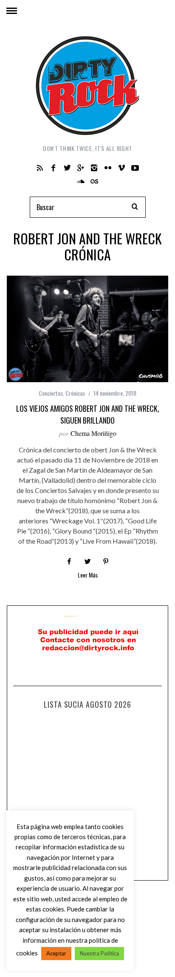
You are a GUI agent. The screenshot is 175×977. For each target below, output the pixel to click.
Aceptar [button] (56, 953)
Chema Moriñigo (93, 433)
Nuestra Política (99, 953)
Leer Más (88, 575)
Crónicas (75, 393)
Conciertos (51, 393)
